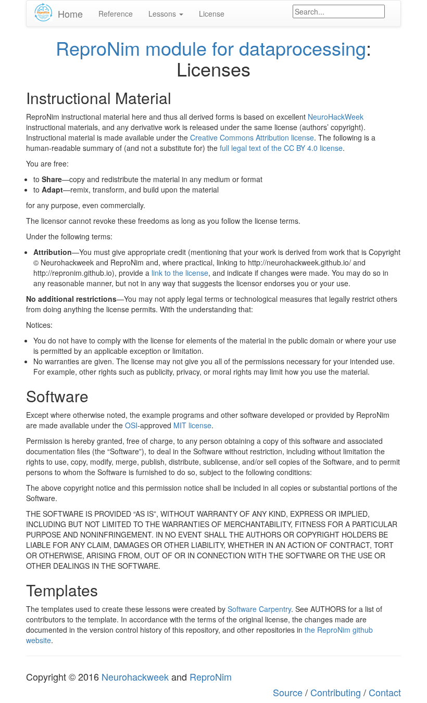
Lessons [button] (163, 13)
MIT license (192, 425)
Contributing (335, 692)
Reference (115, 13)
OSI (131, 425)
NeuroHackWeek (335, 116)
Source (288, 692)
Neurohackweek (135, 676)
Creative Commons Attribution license (252, 137)
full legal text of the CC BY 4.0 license (281, 148)
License (211, 13)
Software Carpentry (259, 609)
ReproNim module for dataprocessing (211, 47)
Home (70, 13)
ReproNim (211, 676)
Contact (385, 692)
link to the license (180, 272)
